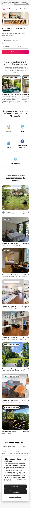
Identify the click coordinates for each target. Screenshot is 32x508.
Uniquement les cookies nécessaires (15, 491)
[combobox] (15, 41)
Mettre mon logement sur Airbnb (17, 9)
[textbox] (8, 47)
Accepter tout (15, 486)
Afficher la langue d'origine (21, 4)
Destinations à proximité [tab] (9, 446)
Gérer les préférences (15, 497)
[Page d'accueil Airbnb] (3, 9)
